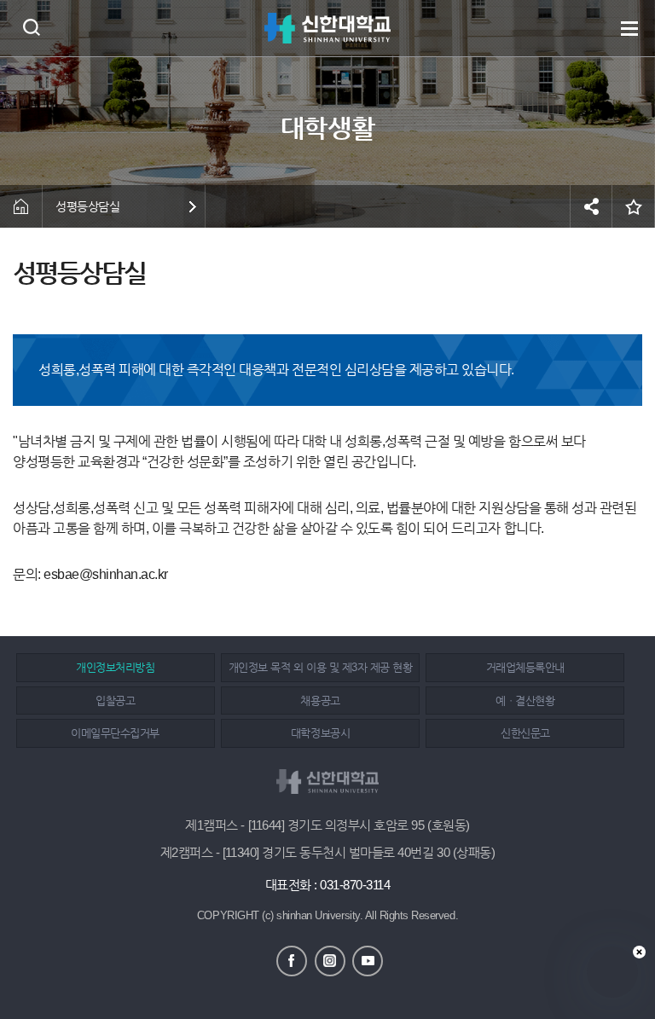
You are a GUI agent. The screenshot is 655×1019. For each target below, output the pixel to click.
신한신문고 (525, 733)
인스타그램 (330, 961)
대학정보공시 (320, 733)
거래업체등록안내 (525, 667)
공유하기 (591, 206)
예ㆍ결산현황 (525, 700)
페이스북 (291, 961)
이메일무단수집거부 (115, 733)
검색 (31, 27)
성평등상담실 (87, 206)
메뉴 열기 (629, 28)
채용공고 (319, 700)
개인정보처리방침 (115, 667)
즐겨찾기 (633, 206)
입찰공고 (115, 700)
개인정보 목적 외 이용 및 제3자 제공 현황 (320, 667)
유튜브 (367, 961)
